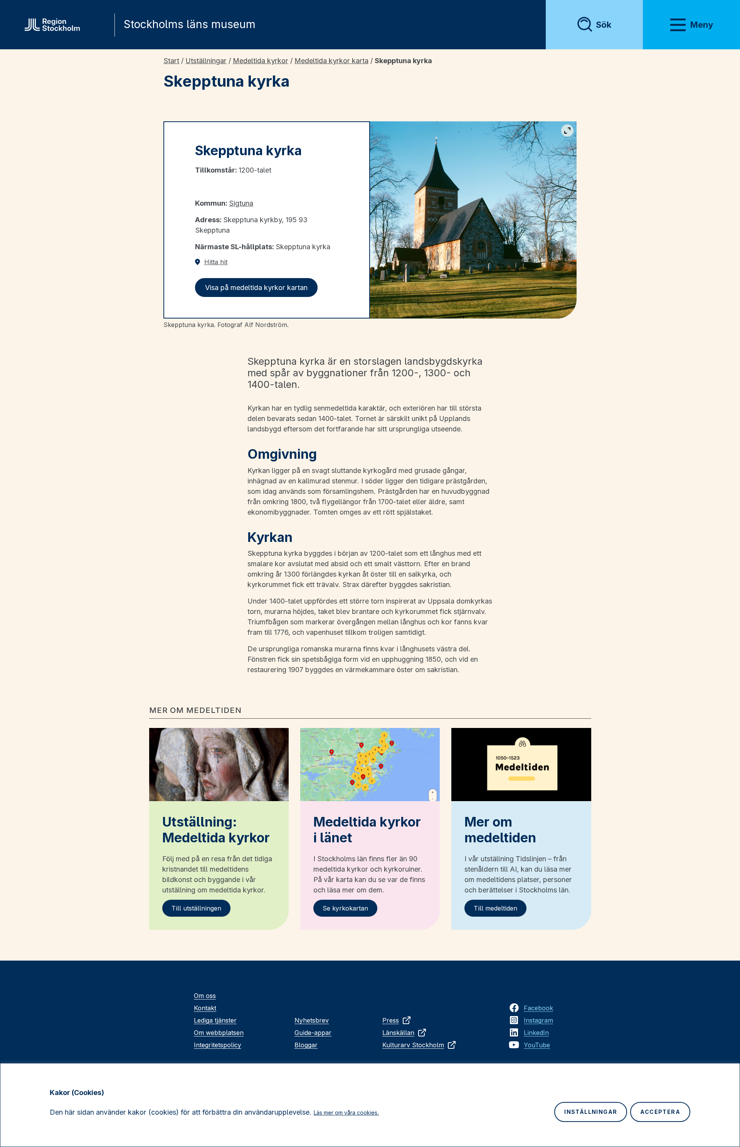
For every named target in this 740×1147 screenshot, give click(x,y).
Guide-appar (312, 1032)
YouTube (537, 1045)
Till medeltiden (495, 908)
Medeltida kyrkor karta (331, 61)
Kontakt (205, 1008)
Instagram (538, 1020)
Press (390, 1020)
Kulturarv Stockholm (413, 1045)
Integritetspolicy (217, 1045)
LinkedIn (536, 1032)
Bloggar (306, 1045)
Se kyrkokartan (345, 908)
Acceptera (660, 1111)
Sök (603, 25)
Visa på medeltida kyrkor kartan (256, 287)
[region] (370, 1105)
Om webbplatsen (219, 1032)
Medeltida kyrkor (260, 61)
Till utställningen (196, 908)
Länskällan (398, 1032)
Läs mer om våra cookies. (346, 1112)
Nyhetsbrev (311, 1020)
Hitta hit (215, 262)
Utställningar (206, 61)
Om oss (205, 995)
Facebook (538, 1008)
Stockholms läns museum (190, 24)
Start (171, 61)
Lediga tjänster (215, 1020)
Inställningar (590, 1111)
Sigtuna (241, 203)
